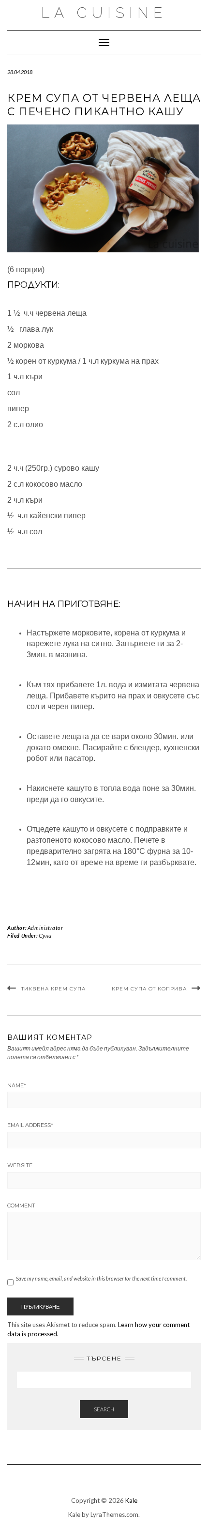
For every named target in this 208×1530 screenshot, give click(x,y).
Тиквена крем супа (53, 989)
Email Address (30, 1125)
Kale (131, 1500)
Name (16, 1085)
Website (19, 1165)
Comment (21, 1205)
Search (104, 1409)
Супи (45, 935)
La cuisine (104, 12)
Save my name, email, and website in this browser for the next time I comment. (101, 1278)
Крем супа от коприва (149, 989)
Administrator (45, 928)
